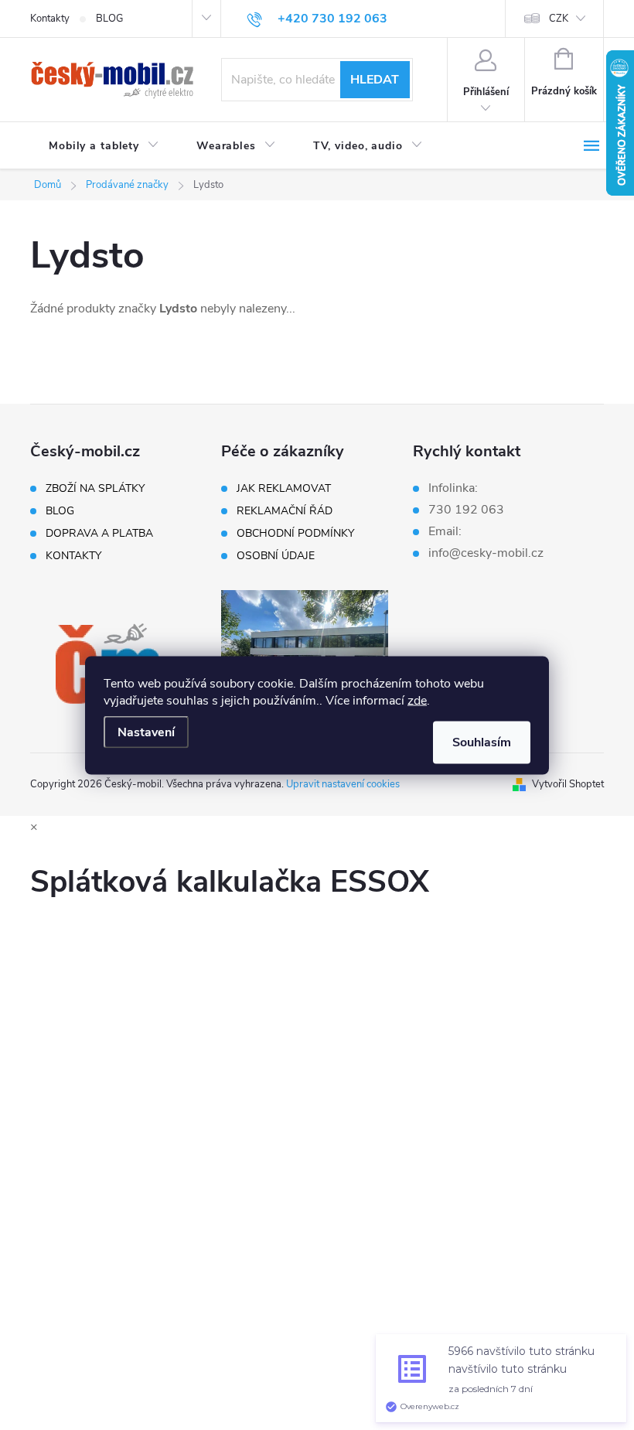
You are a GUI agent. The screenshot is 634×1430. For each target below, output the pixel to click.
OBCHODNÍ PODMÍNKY (295, 533)
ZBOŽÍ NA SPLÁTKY (95, 489)
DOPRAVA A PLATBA (99, 533)
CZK (558, 19)
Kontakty (50, 19)
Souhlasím (481, 741)
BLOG (109, 19)
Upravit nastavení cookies (343, 784)
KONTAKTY (73, 556)
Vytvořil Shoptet (568, 784)
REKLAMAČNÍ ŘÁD (284, 511)
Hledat (374, 79)
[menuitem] (104, 146)
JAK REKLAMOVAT (284, 489)
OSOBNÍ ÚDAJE (276, 556)
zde (417, 699)
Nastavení (146, 731)
